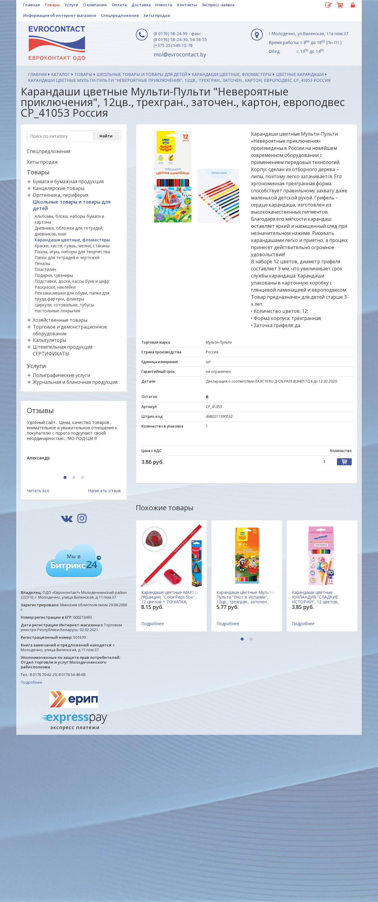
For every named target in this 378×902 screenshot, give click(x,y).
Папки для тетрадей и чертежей (67, 257)
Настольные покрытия (57, 310)
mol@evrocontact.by (180, 54)
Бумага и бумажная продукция (68, 181)
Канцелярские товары (58, 188)
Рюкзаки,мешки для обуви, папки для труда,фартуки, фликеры (72, 296)
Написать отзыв (104, 490)
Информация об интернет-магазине (59, 15)
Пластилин (45, 269)
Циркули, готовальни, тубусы (64, 305)
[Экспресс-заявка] (328, 5)
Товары (52, 4)
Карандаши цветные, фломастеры (231, 74)
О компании (95, 4)
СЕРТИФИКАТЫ (51, 353)
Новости (163, 4)
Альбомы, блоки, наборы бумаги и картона (69, 219)
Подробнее (31, 682)
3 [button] (83, 478)
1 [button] (65, 478)
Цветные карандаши (300, 74)
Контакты (187, 4)
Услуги (71, 4)
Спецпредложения (120, 15)
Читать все (38, 490)
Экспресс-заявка (218, 4)
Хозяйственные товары (60, 320)
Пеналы (42, 263)
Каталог (60, 74)
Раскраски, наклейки (55, 287)
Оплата (119, 4)
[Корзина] (340, 4)
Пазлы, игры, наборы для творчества (72, 251)
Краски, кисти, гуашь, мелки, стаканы (72, 245)
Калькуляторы (49, 340)
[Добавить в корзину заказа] (344, 461)
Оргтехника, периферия (60, 195)
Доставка (141, 4)
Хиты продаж (157, 15)
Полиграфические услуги (61, 375)
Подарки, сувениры (54, 275)
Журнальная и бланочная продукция (75, 382)
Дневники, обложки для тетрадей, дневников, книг (69, 231)
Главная (31, 4)
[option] (74, 445)
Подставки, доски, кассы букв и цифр (72, 281)
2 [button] (74, 478)
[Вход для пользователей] (352, 5)
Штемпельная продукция (62, 347)
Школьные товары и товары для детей (142, 74)
